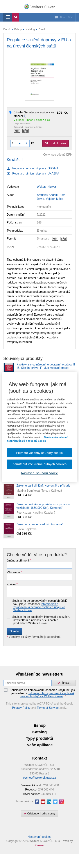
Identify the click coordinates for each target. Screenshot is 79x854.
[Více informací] (25, 116)
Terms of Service (48, 707)
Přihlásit (65, 682)
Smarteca (43, 238)
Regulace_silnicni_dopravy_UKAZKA (35, 173)
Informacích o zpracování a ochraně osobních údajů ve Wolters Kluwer (39, 607)
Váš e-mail (14, 572)
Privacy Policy (21, 707)
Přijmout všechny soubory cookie (39, 452)
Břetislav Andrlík (47, 194)
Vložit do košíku (55, 143)
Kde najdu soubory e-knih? (28, 127)
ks (32, 143)
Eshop (18, 29)
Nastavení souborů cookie (39, 473)
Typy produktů (39, 738)
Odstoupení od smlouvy (41, 813)
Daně (42, 29)
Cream (39, 845)
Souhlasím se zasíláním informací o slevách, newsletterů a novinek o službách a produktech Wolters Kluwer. (41, 620)
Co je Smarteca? (22, 123)
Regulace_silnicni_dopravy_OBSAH (34, 168)
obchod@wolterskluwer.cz (39, 777)
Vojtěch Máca (54, 198)
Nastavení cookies (39, 836)
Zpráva (12, 584)
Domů (7, 29)
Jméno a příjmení (19, 560)
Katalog (30, 29)
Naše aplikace (40, 745)
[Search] (15, 17)
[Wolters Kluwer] (39, 7)
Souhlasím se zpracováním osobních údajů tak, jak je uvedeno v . (39, 605)
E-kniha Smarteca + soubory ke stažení (41, 114)
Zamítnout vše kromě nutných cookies (39, 464)
